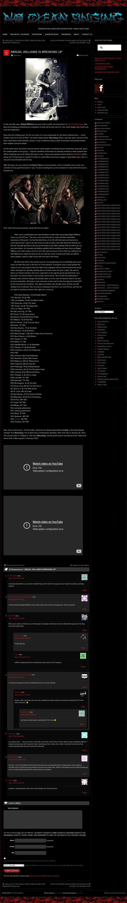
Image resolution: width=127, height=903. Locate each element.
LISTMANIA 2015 (103, 167)
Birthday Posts (102, 131)
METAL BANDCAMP (104, 357)
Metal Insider (101, 360)
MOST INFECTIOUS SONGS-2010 (108, 208)
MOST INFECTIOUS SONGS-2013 (108, 216)
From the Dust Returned (105, 343)
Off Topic (100, 255)
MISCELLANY (102, 200)
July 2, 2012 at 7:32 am (22, 638)
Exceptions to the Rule (104, 139)
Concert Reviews (103, 137)
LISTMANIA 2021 (103, 183)
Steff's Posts (101, 282)
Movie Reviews (102, 252)
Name (12, 840)
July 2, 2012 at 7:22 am (16, 677)
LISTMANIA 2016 (103, 170)
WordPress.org (102, 113)
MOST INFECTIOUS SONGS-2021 (108, 238)
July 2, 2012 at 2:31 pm (16, 783)
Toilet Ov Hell (101, 376)
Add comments (83, 55)
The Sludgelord (102, 374)
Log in (99, 104)
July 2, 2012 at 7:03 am (16, 599)
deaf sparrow (101, 335)
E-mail (12, 846)
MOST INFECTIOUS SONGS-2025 (108, 249)
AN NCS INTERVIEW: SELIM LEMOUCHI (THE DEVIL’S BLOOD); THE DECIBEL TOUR (70, 42)
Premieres (100, 260)
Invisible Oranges (103, 349)
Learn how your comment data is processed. (45, 876)
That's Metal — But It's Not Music (108, 285)
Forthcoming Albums (104, 145)
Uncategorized (102, 296)
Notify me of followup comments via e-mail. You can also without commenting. (53, 865)
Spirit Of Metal (102, 368)
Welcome (100, 302)
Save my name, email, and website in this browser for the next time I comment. (29, 861)
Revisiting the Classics (104, 271)
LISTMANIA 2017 (103, 172)
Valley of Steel (102, 385)
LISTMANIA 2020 (103, 180)
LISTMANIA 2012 (103, 159)
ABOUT (76, 34)
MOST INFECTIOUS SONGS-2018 (108, 230)
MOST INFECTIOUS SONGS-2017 (108, 227)
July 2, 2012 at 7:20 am (16, 618)
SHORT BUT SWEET (104, 277)
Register (100, 102)
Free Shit (100, 148)
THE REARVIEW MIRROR (106, 291)
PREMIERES (66, 34)
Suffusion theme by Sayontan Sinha (114, 893)
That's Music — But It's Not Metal (108, 288)
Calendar (100, 134)
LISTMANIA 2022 (103, 186)
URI (13, 853)
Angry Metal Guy (103, 321)
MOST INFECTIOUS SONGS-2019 (108, 233)
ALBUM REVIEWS (52, 34)
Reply (85, 590)
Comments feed (102, 110)
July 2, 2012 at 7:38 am (28, 715)
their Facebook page (75, 124)
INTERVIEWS (37, 34)
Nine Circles (101, 363)
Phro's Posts (101, 258)
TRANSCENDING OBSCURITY (107, 379)
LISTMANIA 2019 (103, 178)
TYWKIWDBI (101, 382)
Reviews (100, 266)
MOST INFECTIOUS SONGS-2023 (108, 244)
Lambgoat (100, 352)
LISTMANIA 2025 (103, 194)
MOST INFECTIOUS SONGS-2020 (108, 235)
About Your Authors (103, 123)
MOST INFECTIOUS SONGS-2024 (108, 247)
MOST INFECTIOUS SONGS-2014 (108, 219)
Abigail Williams (84, 565)
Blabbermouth (102, 327)
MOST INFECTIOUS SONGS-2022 (108, 241)
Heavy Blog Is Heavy (104, 346)
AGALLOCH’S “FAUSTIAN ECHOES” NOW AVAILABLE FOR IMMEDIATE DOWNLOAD (23, 42)
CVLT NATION (102, 332)
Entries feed (101, 107)
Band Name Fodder (103, 128)
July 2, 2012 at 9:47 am (22, 657)
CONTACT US (87, 34)
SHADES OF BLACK (104, 274)
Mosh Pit (100, 203)
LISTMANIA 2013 (103, 161)
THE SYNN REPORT (104, 293)
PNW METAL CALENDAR (19, 34)
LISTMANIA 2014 (103, 164)
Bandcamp (101, 324)
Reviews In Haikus (103, 269)
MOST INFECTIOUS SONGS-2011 (108, 211)
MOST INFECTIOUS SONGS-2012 (108, 214)
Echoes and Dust (103, 341)
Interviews (100, 150)
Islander (15, 565)
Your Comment (13, 808)
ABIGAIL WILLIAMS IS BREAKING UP (36, 52)
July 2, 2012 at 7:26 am (22, 695)
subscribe (66, 865)
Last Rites (100, 354)
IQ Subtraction (102, 153)
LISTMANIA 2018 (103, 175)
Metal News (17, 55)
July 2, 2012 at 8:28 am (16, 736)
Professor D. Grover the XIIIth (20, 675)
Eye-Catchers (101, 142)
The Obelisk (101, 371)
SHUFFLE (100, 280)
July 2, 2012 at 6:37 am (16, 578)
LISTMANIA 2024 (103, 192)
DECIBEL (100, 338)
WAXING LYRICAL (103, 299)
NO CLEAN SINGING (16, 893)
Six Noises (101, 365)
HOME (5, 34)
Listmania (100, 156)
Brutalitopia (101, 330)
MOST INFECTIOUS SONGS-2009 (108, 205)
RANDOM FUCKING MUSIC (106, 263)
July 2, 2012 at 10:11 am (17, 760)
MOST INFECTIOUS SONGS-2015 (108, 222)
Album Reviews (102, 125)
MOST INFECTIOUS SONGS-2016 (108, 225)
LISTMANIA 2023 (103, 189)
